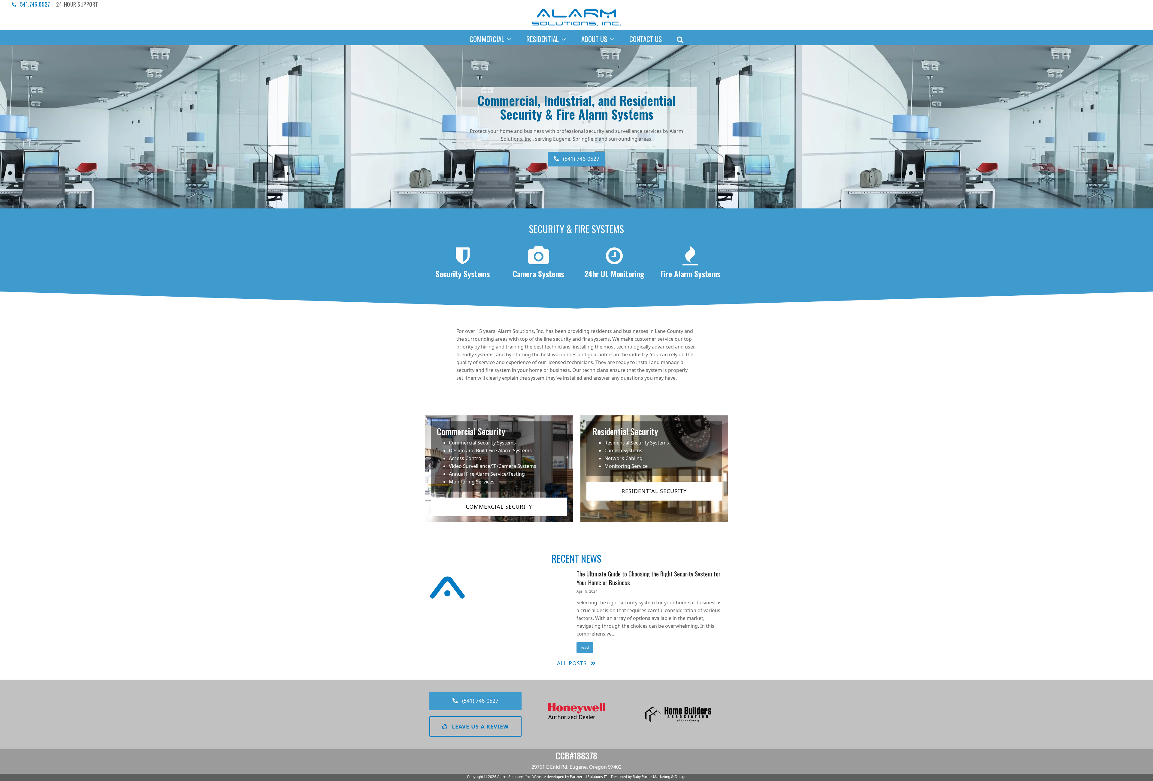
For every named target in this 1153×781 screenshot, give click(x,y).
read (585, 647)
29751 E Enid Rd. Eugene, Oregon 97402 (576, 767)
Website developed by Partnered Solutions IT (569, 776)
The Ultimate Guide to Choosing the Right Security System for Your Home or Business (648, 578)
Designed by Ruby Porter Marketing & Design (648, 776)
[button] (680, 37)
